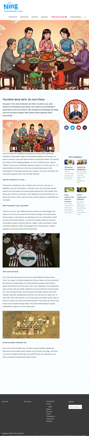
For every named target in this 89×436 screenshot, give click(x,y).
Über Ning (49, 411)
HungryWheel (75, 17)
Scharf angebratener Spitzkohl (82, 197)
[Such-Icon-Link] (85, 17)
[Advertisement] (31, 375)
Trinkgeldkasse (50, 416)
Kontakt (48, 414)
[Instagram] (85, 127)
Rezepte (34, 17)
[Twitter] (72, 127)
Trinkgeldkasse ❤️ (59, 17)
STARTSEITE (12, 17)
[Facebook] (66, 127)
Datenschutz (27, 401)
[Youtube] (78, 127)
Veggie (50, 406)
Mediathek (24, 17)
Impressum (5, 401)
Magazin (44, 17)
